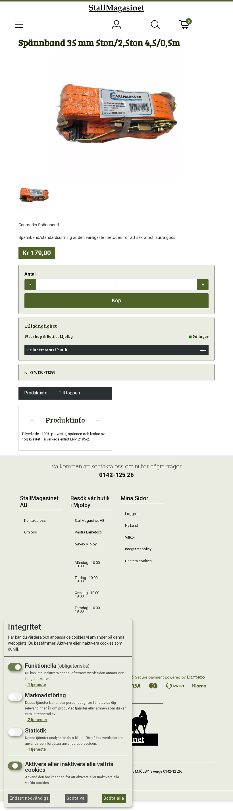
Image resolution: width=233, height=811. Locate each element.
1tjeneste (35, 684)
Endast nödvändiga (29, 798)
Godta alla (113, 798)
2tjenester (36, 719)
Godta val (76, 798)
